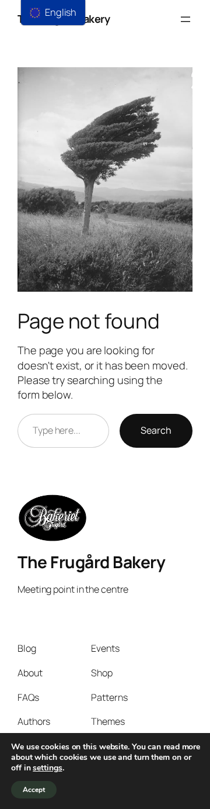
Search (156, 430)
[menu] (53, 12)
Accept (34, 789)
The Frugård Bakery (91, 562)
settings (47, 768)
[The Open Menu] (185, 19)
